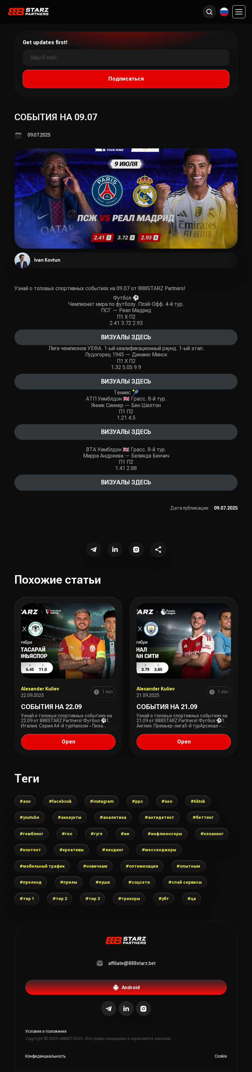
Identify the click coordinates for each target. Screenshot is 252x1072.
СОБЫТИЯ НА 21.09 (166, 707)
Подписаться (126, 79)
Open (68, 742)
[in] (143, 1008)
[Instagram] (136, 549)
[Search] (209, 12)
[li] (126, 1008)
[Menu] (238, 11)
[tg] (108, 1008)
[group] (25, 802)
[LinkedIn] (115, 549)
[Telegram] (93, 549)
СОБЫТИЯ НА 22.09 (51, 707)
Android (131, 987)
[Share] (158, 549)
